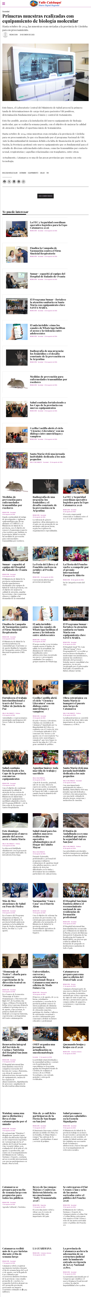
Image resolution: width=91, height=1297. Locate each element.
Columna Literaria (76, 1051)
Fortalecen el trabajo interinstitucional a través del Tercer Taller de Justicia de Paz (14, 703)
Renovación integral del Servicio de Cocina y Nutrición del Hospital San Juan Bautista (14, 1050)
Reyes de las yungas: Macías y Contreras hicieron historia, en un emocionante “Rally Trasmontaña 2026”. (45, 1193)
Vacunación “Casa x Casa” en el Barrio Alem (44, 903)
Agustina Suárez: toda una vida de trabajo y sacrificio (45, 770)
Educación (44, 992)
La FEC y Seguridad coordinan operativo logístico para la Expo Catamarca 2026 (48, 225)
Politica (18, 713)
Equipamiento (33, 173)
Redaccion (13, 35)
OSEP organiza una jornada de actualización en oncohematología (44, 1048)
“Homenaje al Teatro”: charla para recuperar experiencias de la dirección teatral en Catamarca (14, 978)
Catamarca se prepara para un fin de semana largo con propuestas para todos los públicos (14, 1192)
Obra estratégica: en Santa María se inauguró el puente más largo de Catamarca (75, 703)
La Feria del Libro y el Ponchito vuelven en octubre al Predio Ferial (45, 568)
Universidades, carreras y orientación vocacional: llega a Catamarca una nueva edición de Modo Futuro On (45, 979)
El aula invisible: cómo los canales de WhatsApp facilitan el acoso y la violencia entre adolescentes (47, 329)
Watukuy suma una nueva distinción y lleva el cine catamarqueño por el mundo (14, 1118)
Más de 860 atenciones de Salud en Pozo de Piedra (13, 903)
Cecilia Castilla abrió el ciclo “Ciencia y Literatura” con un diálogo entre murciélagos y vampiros (47, 432)
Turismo (73, 984)
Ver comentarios (45, 196)
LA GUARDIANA (42, 1248)
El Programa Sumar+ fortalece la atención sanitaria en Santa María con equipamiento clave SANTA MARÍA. (48, 303)
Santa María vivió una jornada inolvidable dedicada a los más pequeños (47, 456)
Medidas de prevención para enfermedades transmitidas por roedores (48, 379)
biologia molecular (10, 173)
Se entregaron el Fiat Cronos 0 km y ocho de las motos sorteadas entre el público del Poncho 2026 (75, 1193)
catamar (22, 173)
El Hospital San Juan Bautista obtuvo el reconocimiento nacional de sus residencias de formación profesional (75, 909)
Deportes (43, 1205)
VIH (47, 173)
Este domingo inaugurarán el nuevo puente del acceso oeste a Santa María (14, 835)
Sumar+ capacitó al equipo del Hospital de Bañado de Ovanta (47, 275)
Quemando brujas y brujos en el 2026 (74, 1046)
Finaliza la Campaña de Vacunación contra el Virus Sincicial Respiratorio (45, 250)
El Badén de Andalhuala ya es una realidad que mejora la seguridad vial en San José (75, 836)
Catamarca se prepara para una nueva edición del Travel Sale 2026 (73, 975)
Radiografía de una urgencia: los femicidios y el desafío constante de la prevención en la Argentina (47, 355)
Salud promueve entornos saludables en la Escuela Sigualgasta (75, 1117)
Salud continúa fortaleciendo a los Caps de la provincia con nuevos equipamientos (48, 405)
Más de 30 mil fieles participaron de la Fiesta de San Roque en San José (44, 1117)
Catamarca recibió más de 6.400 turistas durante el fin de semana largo (14, 1252)
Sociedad (5, 11)
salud (42, 173)
